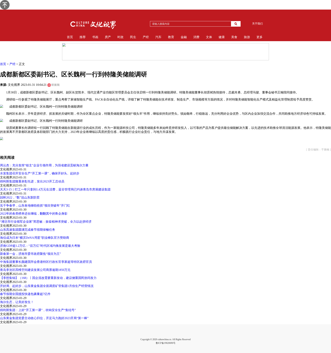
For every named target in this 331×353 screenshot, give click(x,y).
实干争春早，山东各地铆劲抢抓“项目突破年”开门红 (35, 205)
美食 (234, 37)
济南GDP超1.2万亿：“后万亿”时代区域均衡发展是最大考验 (40, 245)
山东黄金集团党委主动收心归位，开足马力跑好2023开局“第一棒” (44, 318)
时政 (120, 37)
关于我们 (257, 23)
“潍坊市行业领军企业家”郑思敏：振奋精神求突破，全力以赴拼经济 (46, 221)
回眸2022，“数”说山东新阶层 (19, 197)
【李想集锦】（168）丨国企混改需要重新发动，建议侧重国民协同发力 (48, 277)
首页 (70, 37)
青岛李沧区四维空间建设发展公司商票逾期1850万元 (35, 269)
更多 (259, 37)
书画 (95, 37)
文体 (209, 37)
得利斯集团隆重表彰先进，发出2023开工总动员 (32, 181)
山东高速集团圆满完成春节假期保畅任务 (27, 229)
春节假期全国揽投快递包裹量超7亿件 (25, 294)
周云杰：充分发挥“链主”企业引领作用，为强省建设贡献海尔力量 (44, 165)
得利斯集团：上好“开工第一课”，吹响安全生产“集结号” (38, 310)
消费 (196, 37)
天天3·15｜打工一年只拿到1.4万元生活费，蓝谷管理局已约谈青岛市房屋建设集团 (55, 189)
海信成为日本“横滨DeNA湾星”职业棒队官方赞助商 (34, 237)
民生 (133, 37)
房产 (108, 37)
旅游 (247, 37)
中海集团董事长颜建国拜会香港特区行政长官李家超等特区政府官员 (46, 261)
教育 (171, 37)
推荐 (82, 37)
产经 (146, 37)
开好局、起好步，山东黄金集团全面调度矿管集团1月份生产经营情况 (46, 286)
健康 (222, 37)
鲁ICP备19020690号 (165, 343)
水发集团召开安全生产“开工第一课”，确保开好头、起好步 (39, 173)
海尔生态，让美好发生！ (17, 302)
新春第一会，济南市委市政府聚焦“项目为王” (30, 253)
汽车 (158, 37)
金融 (184, 37)
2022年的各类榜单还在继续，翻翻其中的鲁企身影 (33, 213)
